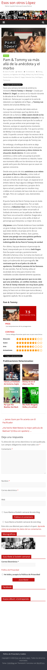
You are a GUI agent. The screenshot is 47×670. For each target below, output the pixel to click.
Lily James (6, 74)
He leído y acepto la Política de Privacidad (22, 574)
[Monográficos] (18, 539)
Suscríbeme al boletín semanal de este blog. (22, 512)
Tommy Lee (6, 80)
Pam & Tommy (38, 74)
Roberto (20, 72)
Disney (40, 72)
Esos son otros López (18, 2)
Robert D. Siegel (19, 77)
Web (3, 499)
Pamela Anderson (8, 77)
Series (6, 56)
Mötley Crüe (29, 74)
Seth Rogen (38, 77)
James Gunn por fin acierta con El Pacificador (19, 421)
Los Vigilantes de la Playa (17, 74)
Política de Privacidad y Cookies (14, 654)
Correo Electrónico (10, 561)
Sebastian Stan (29, 77)
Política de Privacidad (10, 570)
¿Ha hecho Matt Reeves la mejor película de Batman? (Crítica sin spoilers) (23, 429)
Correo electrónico (9, 490)
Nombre (5, 481)
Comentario (7, 449)
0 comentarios (30, 72)
